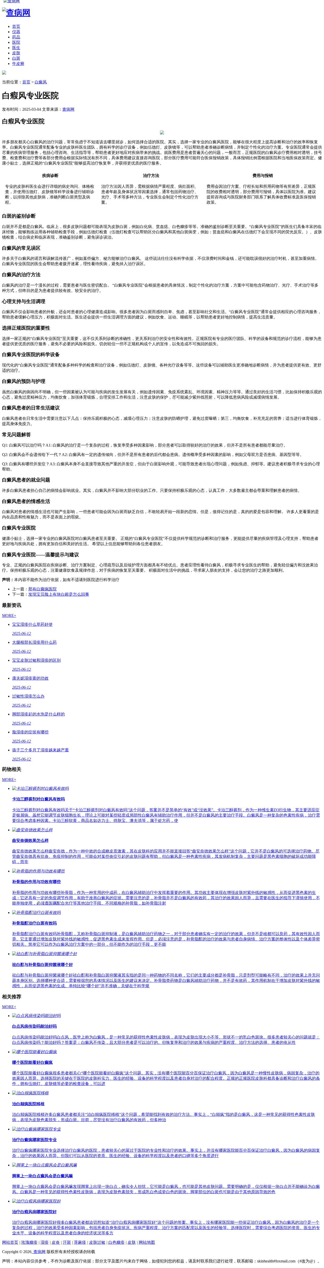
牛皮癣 (18, 63)
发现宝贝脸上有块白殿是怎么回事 (58, 594)
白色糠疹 (116, 1242)
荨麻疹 (80, 1242)
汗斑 (67, 1242)
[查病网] (4, 73)
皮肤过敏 (97, 1242)
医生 (16, 47)
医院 (16, 42)
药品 (16, 37)
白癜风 (41, 82)
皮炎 (56, 1242)
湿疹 (44, 1242)
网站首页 (10, 1242)
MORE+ (9, 615)
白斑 (16, 58)
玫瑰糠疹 (29, 1242)
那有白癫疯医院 (42, 589)
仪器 (16, 32)
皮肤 (16, 53)
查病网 (68, 109)
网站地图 (147, 1242)
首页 (16, 26)
